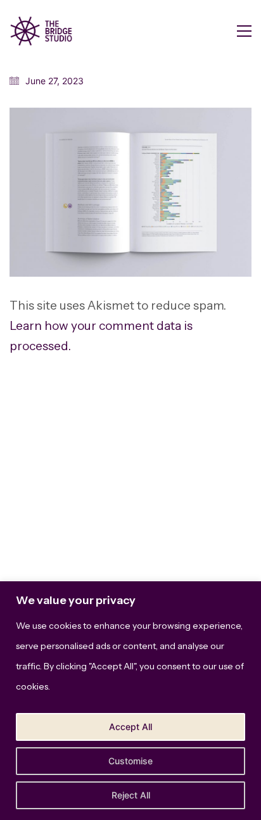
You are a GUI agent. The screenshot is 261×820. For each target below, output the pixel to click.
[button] (244, 31)
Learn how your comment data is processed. (101, 336)
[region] (130, 700)
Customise (130, 760)
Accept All (130, 726)
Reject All (130, 795)
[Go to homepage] (41, 31)
